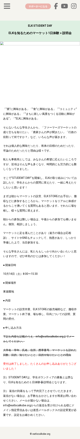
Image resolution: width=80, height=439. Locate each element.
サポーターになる (38, 6)
